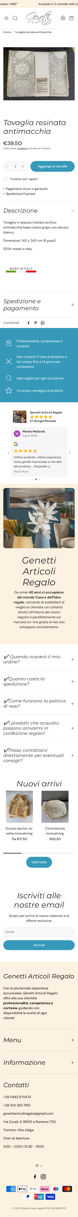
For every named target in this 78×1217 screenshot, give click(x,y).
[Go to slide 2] (39, 479)
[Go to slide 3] (42, 479)
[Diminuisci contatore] (7, 166)
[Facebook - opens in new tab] (34, 1176)
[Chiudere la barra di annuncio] (74, 3)
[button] (6, 18)
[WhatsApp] (43, 323)
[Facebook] (28, 323)
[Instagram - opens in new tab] (43, 1176)
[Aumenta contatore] (23, 166)
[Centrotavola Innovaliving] (55, 807)
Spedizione (22, 148)
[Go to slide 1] (36, 479)
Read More (21, 471)
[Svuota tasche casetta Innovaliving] (19, 807)
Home (7, 32)
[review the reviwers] (16, 445)
